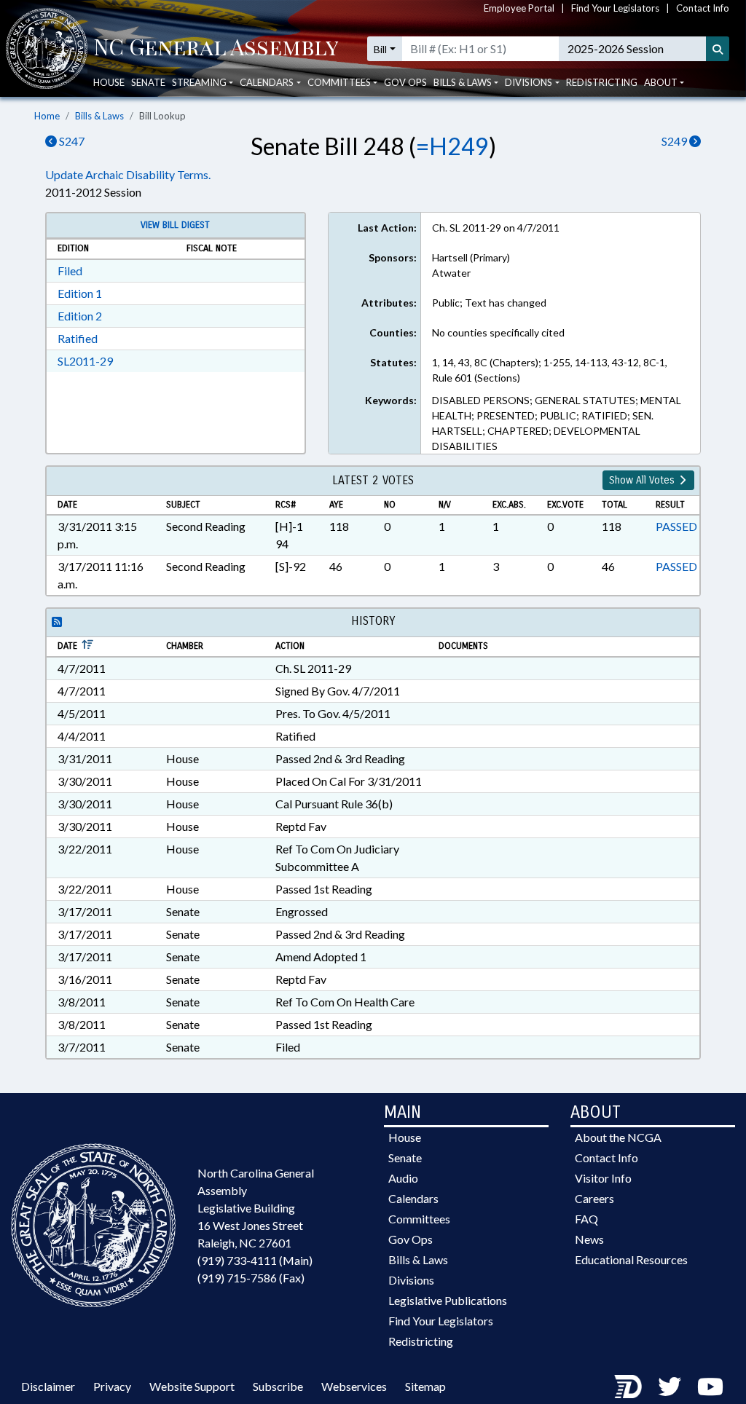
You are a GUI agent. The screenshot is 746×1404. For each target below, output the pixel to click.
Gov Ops (405, 82)
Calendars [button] (267, 82)
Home (47, 116)
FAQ (586, 1219)
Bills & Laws (99, 116)
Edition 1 (80, 293)
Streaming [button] (199, 82)
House (109, 82)
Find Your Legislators (615, 8)
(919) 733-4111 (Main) (255, 1260)
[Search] (717, 48)
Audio (403, 1178)
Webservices (354, 1386)
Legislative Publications (447, 1300)
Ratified (78, 338)
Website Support (192, 1386)
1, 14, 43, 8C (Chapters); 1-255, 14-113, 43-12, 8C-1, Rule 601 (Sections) (549, 370)
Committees (419, 1219)
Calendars (413, 1198)
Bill (380, 49)
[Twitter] (669, 1386)
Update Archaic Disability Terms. (128, 174)
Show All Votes (643, 480)
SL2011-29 (85, 361)
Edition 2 (80, 316)
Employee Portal (519, 8)
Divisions (411, 1280)
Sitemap (425, 1386)
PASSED (676, 526)
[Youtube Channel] (710, 1386)
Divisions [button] (528, 82)
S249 (675, 141)
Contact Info (702, 8)
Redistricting (601, 82)
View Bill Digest (175, 225)
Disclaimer (48, 1386)
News (589, 1239)
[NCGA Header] (216, 49)
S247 (71, 141)
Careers (594, 1198)
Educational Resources (631, 1259)
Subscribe (278, 1386)
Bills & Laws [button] (462, 82)
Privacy (112, 1386)
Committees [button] (339, 82)
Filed (70, 270)
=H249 (452, 146)
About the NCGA (618, 1137)
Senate (148, 82)
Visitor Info (603, 1178)
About (661, 82)
